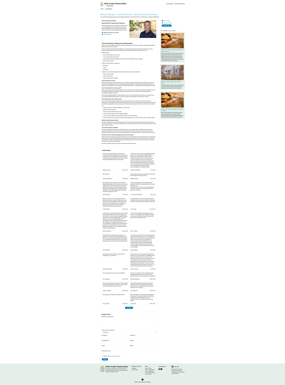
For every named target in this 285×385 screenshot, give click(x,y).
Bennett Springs (107, 14)
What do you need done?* (108, 316)
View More (129, 307)
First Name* (104, 335)
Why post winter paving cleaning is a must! (172, 109)
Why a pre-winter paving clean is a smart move (172, 50)
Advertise (134, 368)
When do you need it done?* (108, 330)
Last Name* (132, 335)
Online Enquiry (166, 25)
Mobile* (131, 345)
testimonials (108, 34)
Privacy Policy (148, 368)
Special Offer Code (106, 350)
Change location (110, 5)
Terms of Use (148, 374)
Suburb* (132, 340)
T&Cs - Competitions (150, 369)
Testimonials (135, 369)
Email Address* (105, 340)
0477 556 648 (167, 20)
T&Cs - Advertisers (149, 371)
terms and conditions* (115, 356)
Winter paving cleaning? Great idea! (171, 82)
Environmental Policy (150, 372)
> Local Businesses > (124, 14)
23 (104, 34)
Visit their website (168, 23)
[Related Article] (172, 40)
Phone (103, 345)
